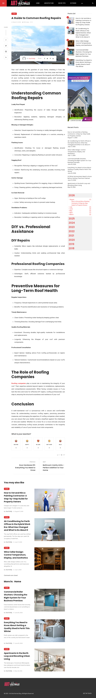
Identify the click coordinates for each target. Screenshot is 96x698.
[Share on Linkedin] (6, 57)
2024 (72, 223)
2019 (71, 244)
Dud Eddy (32, 58)
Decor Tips (62, 3)
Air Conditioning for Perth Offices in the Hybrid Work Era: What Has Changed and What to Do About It (17, 525)
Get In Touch (87, 693)
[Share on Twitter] (6, 46)
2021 (71, 235)
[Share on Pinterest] (6, 52)
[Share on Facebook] (6, 40)
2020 (72, 240)
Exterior (73, 3)
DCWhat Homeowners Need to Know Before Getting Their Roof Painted (80, 177)
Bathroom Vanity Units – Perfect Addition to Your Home (53, 467)
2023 (72, 227)
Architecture (49, 3)
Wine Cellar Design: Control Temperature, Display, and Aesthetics (16, 555)
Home (38, 3)
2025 (72, 218)
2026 (72, 195)
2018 (71, 248)
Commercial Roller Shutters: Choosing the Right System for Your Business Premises (15, 596)
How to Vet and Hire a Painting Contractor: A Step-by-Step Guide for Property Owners (16, 497)
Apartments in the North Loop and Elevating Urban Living (17, 656)
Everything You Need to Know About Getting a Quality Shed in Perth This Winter (17, 627)
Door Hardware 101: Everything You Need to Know (25, 467)
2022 (72, 231)
